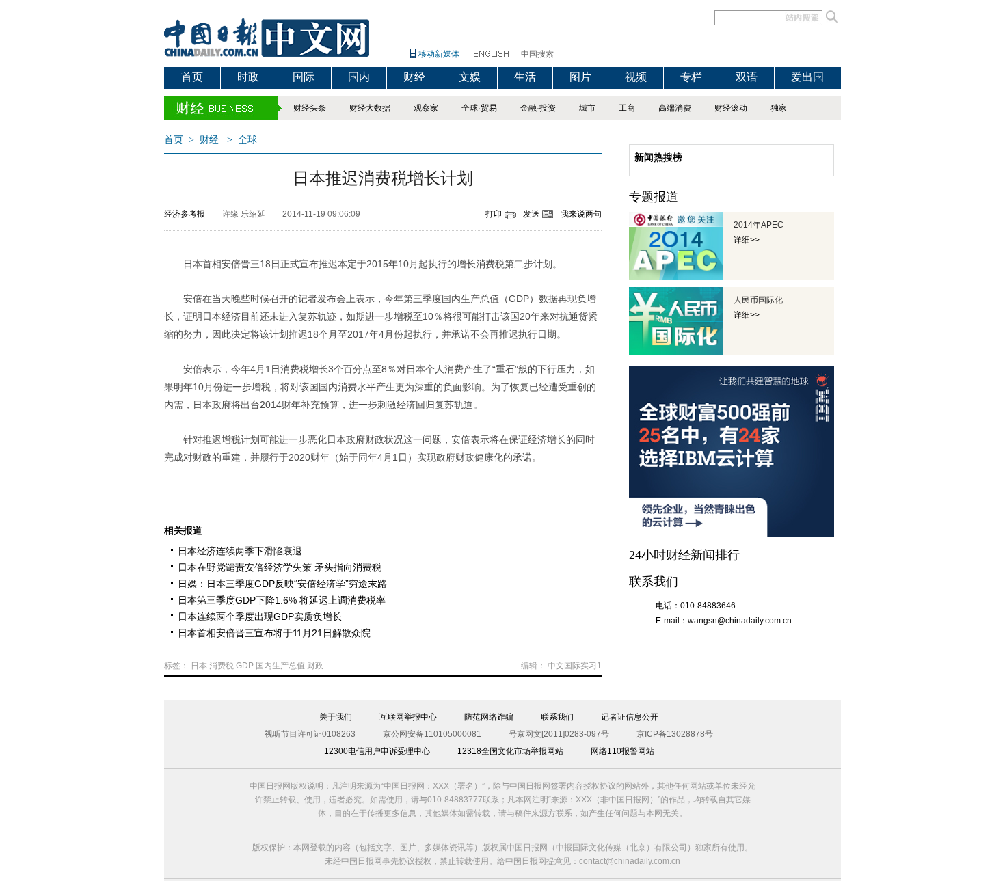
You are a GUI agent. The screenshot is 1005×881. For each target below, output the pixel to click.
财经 (414, 77)
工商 (627, 108)
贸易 (489, 108)
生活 (525, 77)
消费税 (221, 665)
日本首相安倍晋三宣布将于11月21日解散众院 (274, 632)
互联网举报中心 (408, 717)
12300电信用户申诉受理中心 (377, 751)
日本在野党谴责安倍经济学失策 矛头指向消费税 (279, 567)
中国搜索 (537, 54)
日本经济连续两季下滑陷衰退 (240, 550)
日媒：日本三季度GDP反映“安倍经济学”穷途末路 (282, 583)
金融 (528, 108)
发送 (531, 214)
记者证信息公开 (629, 717)
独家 (778, 108)
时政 (248, 77)
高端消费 (674, 108)
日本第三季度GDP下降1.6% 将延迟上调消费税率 (282, 600)
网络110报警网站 (622, 751)
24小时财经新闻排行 (684, 555)
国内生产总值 (280, 665)
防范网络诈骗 (488, 717)
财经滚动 (730, 108)
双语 (747, 77)
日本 (199, 665)
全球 (469, 108)
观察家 (426, 108)
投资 (547, 108)
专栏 (691, 77)
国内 (359, 77)
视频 (636, 77)
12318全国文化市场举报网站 (510, 751)
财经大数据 (369, 108)
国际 (303, 77)
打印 (493, 214)
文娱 (470, 77)
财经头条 (309, 108)
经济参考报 (184, 214)
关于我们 (335, 717)
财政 (315, 665)
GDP (245, 665)
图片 (580, 77)
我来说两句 (581, 214)
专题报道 (653, 197)
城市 (587, 108)
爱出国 (807, 77)
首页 (192, 77)
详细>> (747, 240)
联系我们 (557, 717)
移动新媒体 (438, 54)
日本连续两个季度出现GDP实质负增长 (260, 616)
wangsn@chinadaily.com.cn (740, 620)
